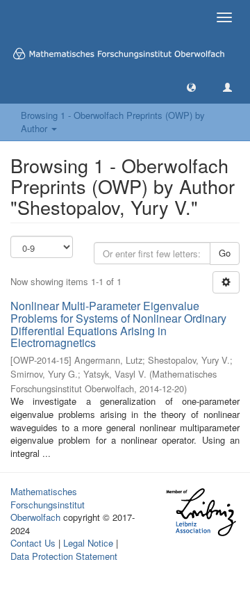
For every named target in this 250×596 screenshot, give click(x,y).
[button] (191, 86)
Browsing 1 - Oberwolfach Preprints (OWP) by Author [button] (113, 121)
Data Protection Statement (63, 556)
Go (225, 252)
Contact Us (33, 542)
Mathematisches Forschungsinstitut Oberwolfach (47, 504)
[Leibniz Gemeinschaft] (200, 512)
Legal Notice (88, 542)
